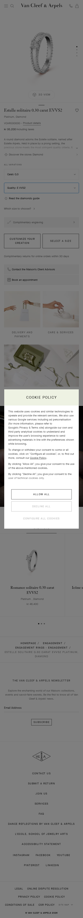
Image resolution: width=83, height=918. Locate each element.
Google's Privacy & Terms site (25, 427)
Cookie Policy (38, 458)
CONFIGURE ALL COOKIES (41, 518)
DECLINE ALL (41, 506)
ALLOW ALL (41, 494)
